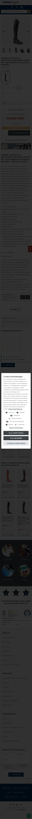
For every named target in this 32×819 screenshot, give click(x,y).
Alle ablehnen (16, 438)
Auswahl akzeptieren (16, 443)
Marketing (16, 415)
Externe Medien (16, 418)
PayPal (11, 424)
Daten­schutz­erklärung (15, 409)
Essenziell (12, 412)
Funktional (21, 424)
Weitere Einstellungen (16, 427)
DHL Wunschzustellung (16, 421)
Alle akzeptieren (16, 433)
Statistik (22, 412)
